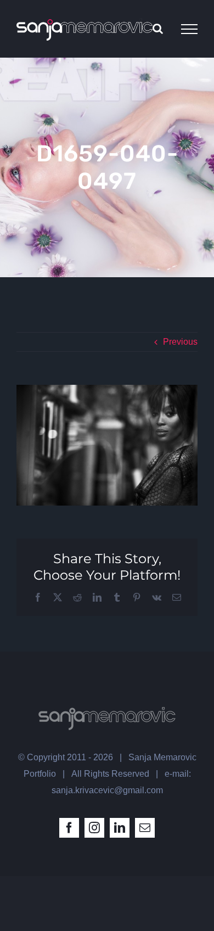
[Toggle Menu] (189, 29)
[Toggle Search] (158, 28)
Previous (180, 341)
